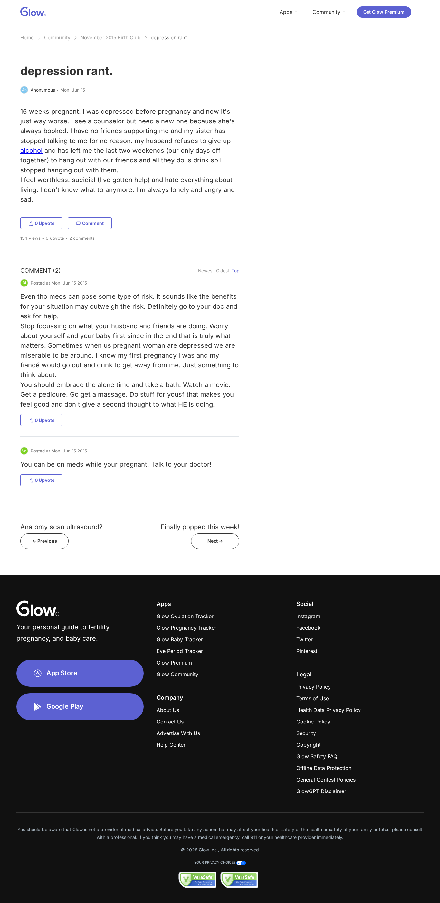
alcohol (31, 150)
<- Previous (44, 541)
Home (27, 37)
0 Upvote (44, 223)
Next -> (215, 541)
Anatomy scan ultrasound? (61, 527)
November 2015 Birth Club (110, 37)
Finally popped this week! (200, 527)
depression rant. (169, 37)
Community (57, 37)
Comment (93, 223)
